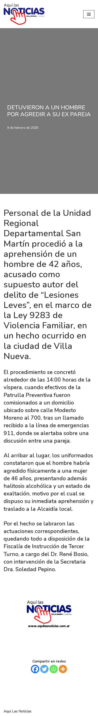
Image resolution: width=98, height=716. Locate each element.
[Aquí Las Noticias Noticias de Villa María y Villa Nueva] (24, 14)
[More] (63, 669)
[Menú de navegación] (88, 14)
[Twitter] (44, 669)
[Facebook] (35, 669)
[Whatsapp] (53, 669)
